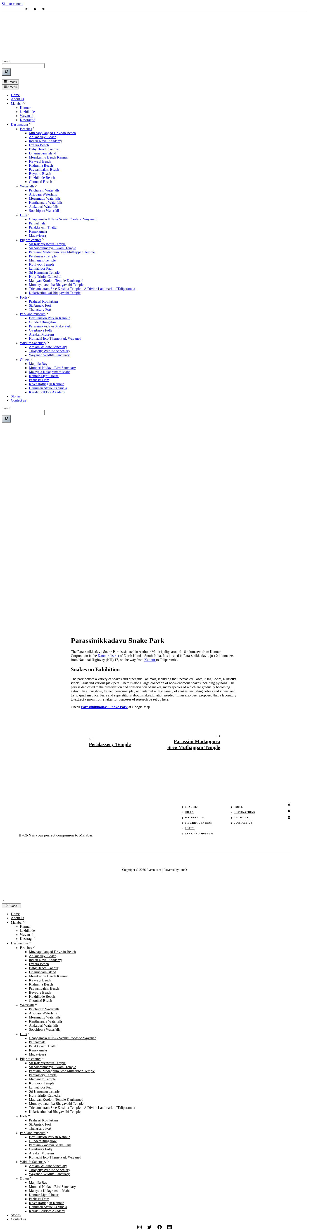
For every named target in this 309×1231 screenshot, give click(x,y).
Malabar (17, 103)
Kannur (25, 108)
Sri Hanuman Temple (44, 272)
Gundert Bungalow (43, 322)
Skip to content (12, 4)
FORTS (190, 828)
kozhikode (27, 112)
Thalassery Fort (40, 309)
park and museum (199, 833)
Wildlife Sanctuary (33, 343)
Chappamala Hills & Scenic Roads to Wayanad (62, 219)
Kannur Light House (44, 376)
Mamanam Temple (42, 260)
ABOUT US (241, 817)
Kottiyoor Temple (41, 264)
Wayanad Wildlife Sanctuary (49, 355)
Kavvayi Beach (40, 161)
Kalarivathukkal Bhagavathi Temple (55, 293)
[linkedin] (43, 9)
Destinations (20, 124)
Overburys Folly (40, 330)
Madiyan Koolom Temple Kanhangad (56, 281)
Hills (23, 215)
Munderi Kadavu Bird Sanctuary (52, 368)
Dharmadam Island (42, 153)
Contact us (18, 400)
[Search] (6, 72)
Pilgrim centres (30, 240)
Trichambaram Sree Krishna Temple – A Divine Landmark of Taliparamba (82, 289)
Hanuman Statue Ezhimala (48, 388)
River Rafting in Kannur (46, 384)
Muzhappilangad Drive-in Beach (52, 133)
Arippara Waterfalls (43, 194)
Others (24, 360)
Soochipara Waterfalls (44, 211)
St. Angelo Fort (40, 305)
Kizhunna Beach (41, 165)
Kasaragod (27, 120)
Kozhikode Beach (42, 178)
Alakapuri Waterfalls (43, 206)
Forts (23, 297)
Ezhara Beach (39, 145)
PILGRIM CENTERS (198, 822)
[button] (3, 901)
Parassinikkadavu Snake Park (50, 326)
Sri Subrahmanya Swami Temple (52, 248)
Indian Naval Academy (45, 141)
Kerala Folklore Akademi (47, 392)
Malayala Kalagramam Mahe (49, 372)
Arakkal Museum (41, 334)
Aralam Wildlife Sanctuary (48, 347)
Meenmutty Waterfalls (44, 198)
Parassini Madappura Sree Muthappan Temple (62, 252)
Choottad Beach (40, 182)
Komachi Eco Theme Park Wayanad (55, 338)
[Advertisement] (154, 457)
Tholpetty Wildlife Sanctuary (49, 351)
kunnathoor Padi (40, 268)
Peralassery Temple (43, 256)
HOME (238, 807)
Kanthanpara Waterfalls (45, 202)
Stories (16, 396)
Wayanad (26, 116)
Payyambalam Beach (44, 169)
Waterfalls (27, 186)
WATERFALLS (194, 817)
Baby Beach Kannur (43, 149)
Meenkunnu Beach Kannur (48, 157)
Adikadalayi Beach (42, 137)
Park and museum (32, 314)
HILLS (189, 812)
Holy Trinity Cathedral (45, 276)
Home (15, 95)
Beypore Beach (40, 173)
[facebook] (35, 9)
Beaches (26, 129)
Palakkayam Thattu (43, 227)
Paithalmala (37, 223)
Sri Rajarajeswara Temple (47, 244)
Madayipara (37, 235)
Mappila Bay (38, 364)
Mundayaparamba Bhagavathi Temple (56, 285)
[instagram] (27, 9)
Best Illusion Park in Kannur (49, 318)
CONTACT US (243, 822)
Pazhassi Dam (39, 380)
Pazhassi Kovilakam (43, 301)
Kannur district (109, 656)
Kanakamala (38, 231)
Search (6, 61)
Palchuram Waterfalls (44, 190)
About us (17, 99)
